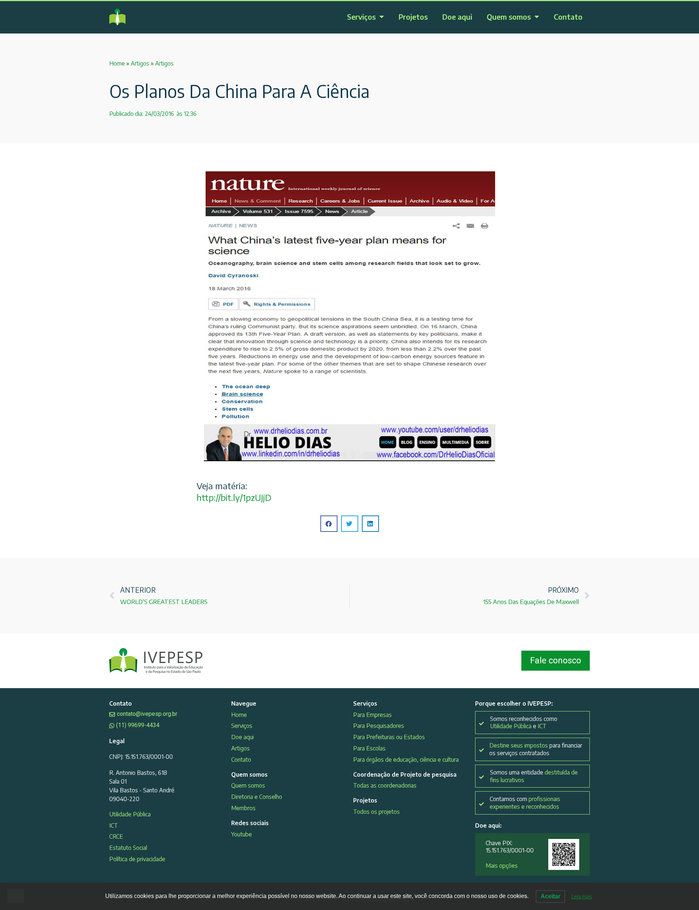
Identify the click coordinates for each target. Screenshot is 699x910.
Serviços (361, 16)
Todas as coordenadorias (384, 785)
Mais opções (502, 865)
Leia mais (582, 896)
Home (117, 63)
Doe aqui (457, 16)
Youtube (241, 834)
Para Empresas (372, 714)
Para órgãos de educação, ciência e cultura (406, 759)
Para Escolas (369, 748)
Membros (243, 808)
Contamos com (525, 802)
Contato (568, 16)
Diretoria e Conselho (256, 796)
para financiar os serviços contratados (535, 749)
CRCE (116, 836)
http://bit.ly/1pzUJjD (234, 497)
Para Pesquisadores (378, 725)
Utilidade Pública (130, 814)
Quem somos (509, 16)
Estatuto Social (128, 847)
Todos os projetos (376, 811)
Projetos (413, 16)
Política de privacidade (137, 859)
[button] (328, 523)
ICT (113, 825)
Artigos (140, 63)
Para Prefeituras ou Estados (389, 737)
